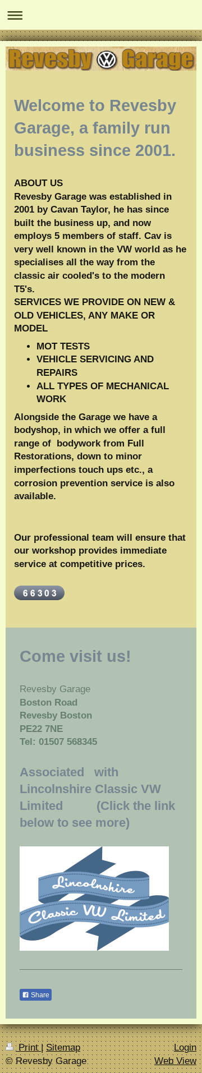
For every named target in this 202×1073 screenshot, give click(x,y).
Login (185, 1047)
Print (28, 1047)
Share (39, 995)
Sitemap (63, 1047)
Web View (175, 1061)
